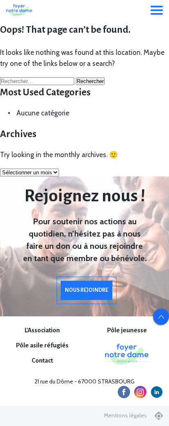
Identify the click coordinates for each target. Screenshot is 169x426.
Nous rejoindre (86, 290)
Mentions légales (125, 415)
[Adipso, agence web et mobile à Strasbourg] (159, 416)
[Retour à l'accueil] (19, 10)
